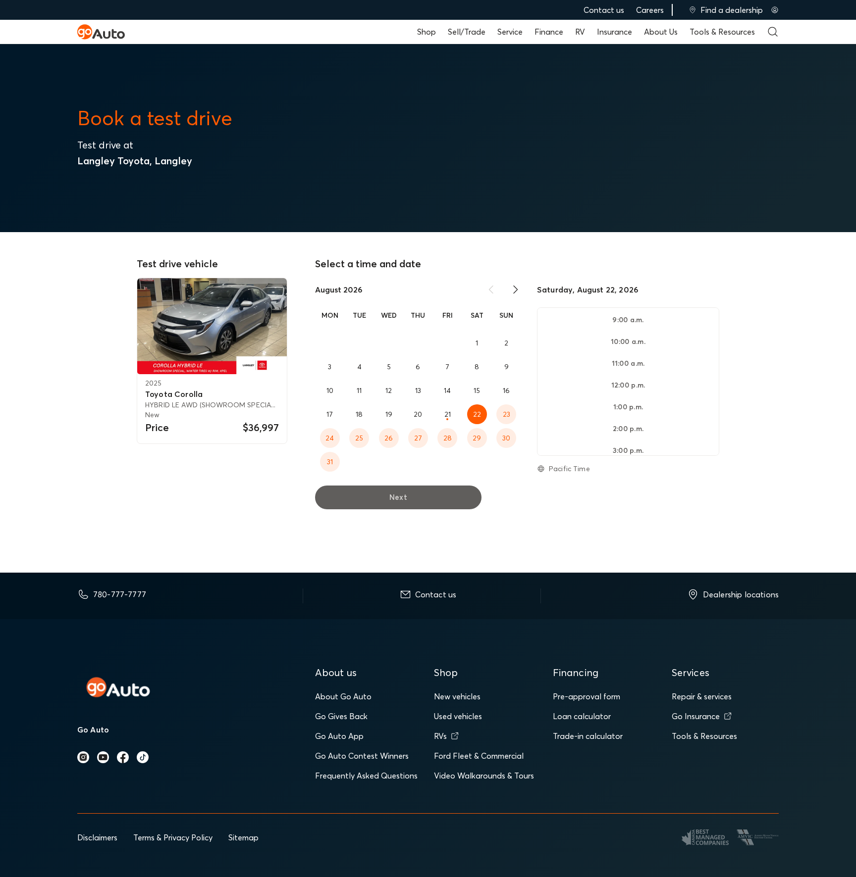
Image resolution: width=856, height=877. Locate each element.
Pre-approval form (586, 696)
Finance (549, 32)
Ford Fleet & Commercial (479, 756)
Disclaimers (97, 837)
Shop (426, 32)
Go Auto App (339, 736)
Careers (650, 10)
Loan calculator (582, 716)
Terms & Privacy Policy (173, 837)
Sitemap (243, 837)
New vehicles (457, 696)
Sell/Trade (466, 32)
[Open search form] (773, 32)
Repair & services (702, 696)
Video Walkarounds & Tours (484, 775)
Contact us (604, 10)
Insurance (614, 32)
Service (510, 32)
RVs (440, 736)
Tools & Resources (722, 32)
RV (580, 32)
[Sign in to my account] (775, 10)
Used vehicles (458, 716)
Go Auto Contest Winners (362, 756)
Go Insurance (696, 716)
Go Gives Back (341, 716)
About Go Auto (343, 696)
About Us (661, 32)
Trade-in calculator (588, 736)
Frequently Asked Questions (366, 775)
